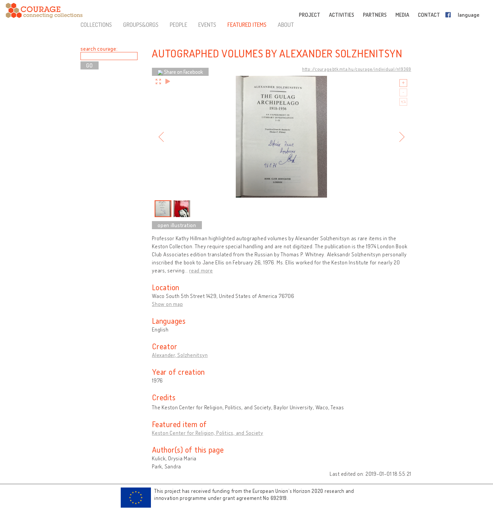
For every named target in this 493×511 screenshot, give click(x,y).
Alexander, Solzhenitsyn (180, 355)
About (286, 24)
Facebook (449, 14)
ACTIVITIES (341, 14)
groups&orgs (140, 24)
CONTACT (429, 14)
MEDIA (402, 14)
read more (201, 270)
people (178, 24)
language (468, 14)
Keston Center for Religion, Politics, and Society (207, 432)
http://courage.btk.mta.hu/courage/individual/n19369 (356, 69)
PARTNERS (375, 14)
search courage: (98, 48)
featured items (246, 24)
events (207, 24)
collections (96, 24)
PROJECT (309, 14)
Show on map (167, 304)
